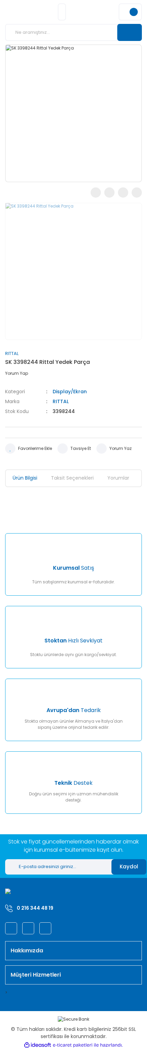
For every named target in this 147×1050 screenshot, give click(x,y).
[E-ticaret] (73, 1045)
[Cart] (130, 11)
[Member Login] (62, 11)
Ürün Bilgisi (25, 477)
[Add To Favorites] (28, 448)
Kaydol (129, 866)
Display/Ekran (70, 391)
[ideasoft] (37, 1045)
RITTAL (11, 353)
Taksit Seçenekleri (72, 477)
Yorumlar (118, 477)
